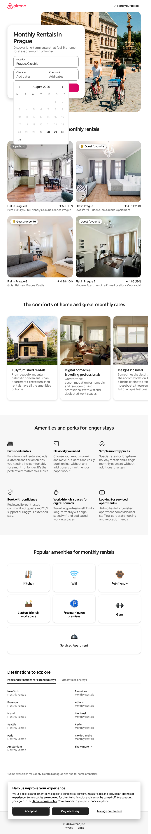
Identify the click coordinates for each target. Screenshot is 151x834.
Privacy (68, 827)
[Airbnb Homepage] (16, 6)
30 (62, 132)
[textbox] (29, 76)
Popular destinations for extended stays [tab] (31, 680)
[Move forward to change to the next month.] (62, 87)
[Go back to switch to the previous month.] (20, 87)
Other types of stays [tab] (74, 680)
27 (41, 132)
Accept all (31, 811)
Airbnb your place (126, 6)
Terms (80, 827)
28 (48, 132)
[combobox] (46, 63)
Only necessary (70, 811)
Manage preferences (109, 811)
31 (19, 139)
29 (55, 132)
